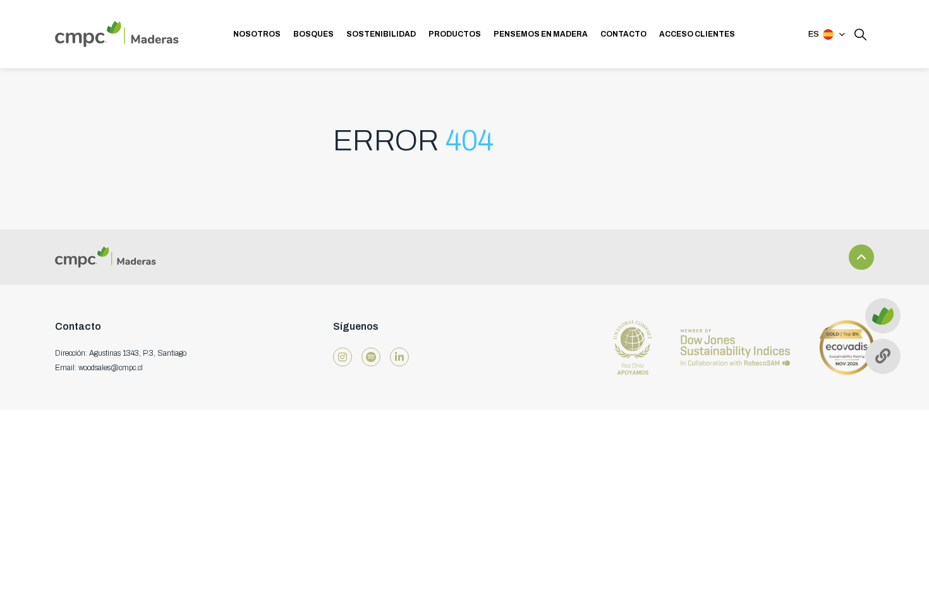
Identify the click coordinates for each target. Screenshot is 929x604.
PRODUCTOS (454, 34)
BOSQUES (313, 34)
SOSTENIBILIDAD (381, 34)
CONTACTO (623, 34)
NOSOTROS (257, 34)
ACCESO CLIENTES (697, 34)
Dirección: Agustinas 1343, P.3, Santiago (120, 353)
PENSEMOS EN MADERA (541, 34)
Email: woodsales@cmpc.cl (99, 367)
